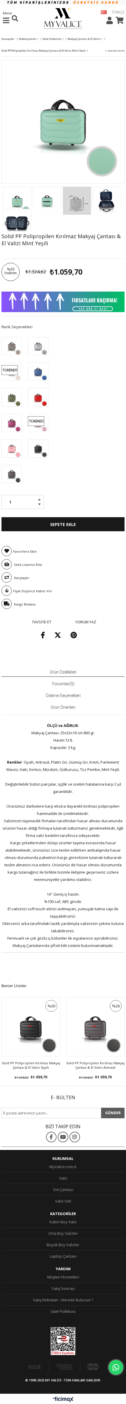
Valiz (63, 1178)
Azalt (41, 506)
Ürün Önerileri (63, 707)
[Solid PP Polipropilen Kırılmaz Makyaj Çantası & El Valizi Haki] (12, 396)
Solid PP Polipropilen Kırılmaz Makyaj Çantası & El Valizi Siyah (31, 1065)
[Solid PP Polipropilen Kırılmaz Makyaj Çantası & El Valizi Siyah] (38, 448)
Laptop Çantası (63, 1256)
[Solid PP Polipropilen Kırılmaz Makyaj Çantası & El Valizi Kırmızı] (38, 396)
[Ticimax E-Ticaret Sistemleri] (63, 1400)
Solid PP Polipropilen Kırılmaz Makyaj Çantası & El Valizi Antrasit (95, 1065)
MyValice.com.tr (63, 1166)
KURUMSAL (63, 1158)
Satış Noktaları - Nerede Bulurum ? (63, 1299)
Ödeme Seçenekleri (63, 695)
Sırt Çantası (63, 1189)
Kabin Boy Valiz (63, 1221)
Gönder (113, 1112)
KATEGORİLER (63, 1213)
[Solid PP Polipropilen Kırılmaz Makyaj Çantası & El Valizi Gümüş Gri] (38, 345)
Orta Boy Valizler (63, 1233)
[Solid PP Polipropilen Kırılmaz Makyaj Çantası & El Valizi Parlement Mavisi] (38, 371)
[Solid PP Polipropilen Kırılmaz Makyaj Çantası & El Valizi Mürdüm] (12, 422)
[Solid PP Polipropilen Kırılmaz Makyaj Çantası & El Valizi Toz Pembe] (12, 448)
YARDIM (63, 1268)
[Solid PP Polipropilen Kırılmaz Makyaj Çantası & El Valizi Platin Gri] (12, 345)
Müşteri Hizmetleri (63, 1277)
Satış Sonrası (63, 1288)
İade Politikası (63, 1311)
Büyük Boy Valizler (63, 1244)
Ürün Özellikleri (63, 672)
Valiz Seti (63, 1201)
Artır (41, 497)
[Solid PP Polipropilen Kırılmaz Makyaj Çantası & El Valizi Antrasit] (12, 473)
